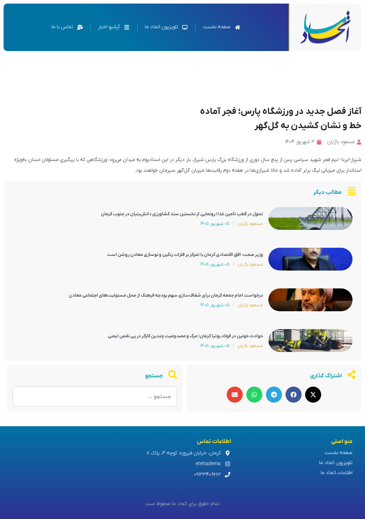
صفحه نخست (339, 452)
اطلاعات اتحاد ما (336, 472)
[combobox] (94, 397)
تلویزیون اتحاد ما (336, 462)
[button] (313, 395)
